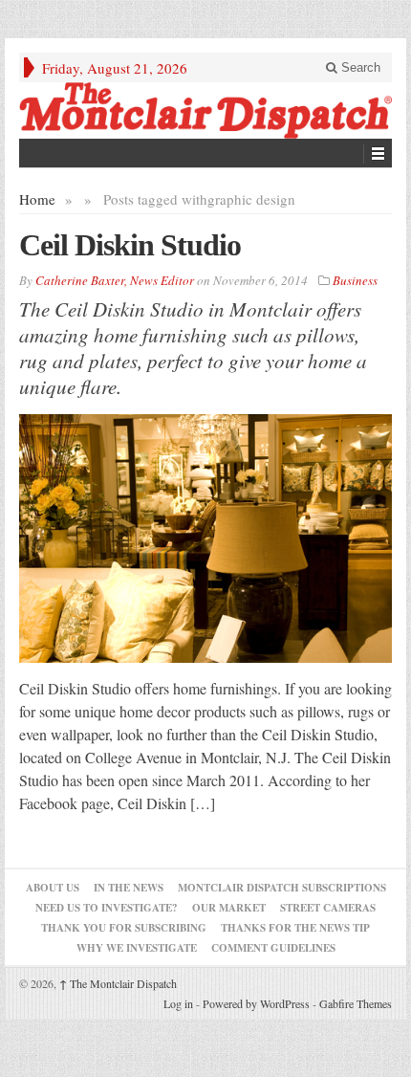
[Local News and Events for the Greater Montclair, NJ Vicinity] (205, 110)
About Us (52, 887)
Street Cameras (328, 907)
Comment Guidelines (273, 948)
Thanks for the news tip (295, 927)
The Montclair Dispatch (118, 983)
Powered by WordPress (256, 1003)
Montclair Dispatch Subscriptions (282, 887)
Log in (178, 1003)
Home (37, 199)
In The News (128, 887)
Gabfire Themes (355, 1003)
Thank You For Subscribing (123, 927)
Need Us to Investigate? (106, 907)
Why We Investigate (136, 948)
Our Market (229, 907)
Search (358, 67)
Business (355, 280)
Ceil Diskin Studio (130, 245)
